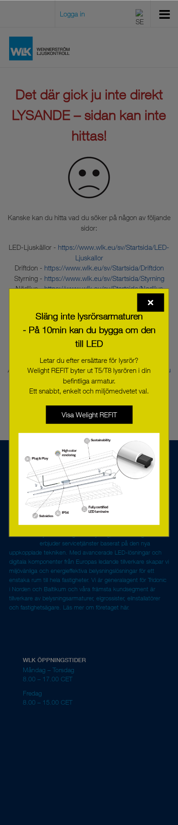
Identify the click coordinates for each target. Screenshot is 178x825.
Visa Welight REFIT (89, 414)
